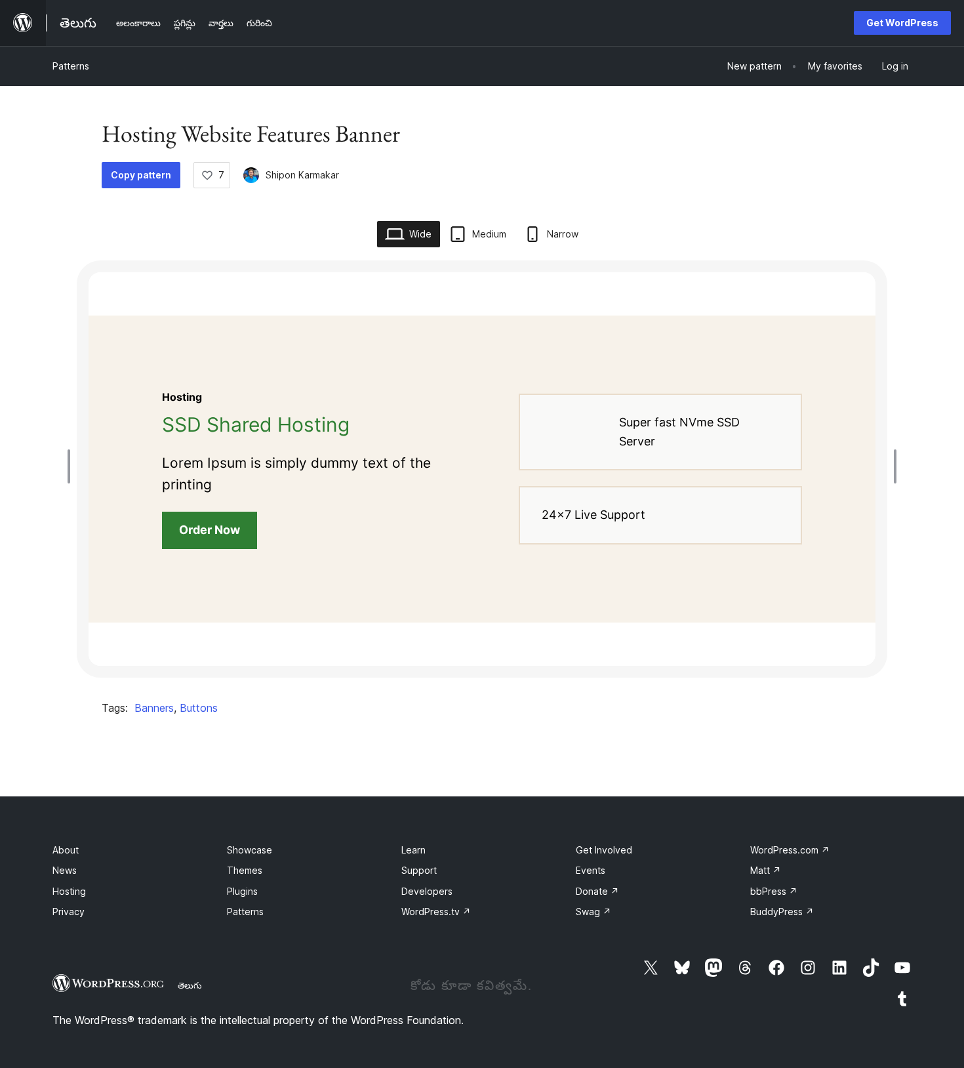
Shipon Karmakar (302, 174)
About (65, 849)
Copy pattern (141, 174)
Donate (597, 891)
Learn (413, 849)
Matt (765, 870)
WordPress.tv (436, 911)
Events (590, 870)
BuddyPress (782, 911)
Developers (426, 891)
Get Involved (604, 849)
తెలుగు (190, 985)
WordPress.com (790, 849)
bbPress (773, 891)
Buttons (199, 707)
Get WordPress (902, 22)
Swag (593, 911)
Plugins (242, 891)
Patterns (70, 66)
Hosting (69, 891)
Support (419, 870)
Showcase (249, 849)
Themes (244, 870)
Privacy (68, 911)
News (64, 870)
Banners (154, 707)
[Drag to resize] (72, 466)
